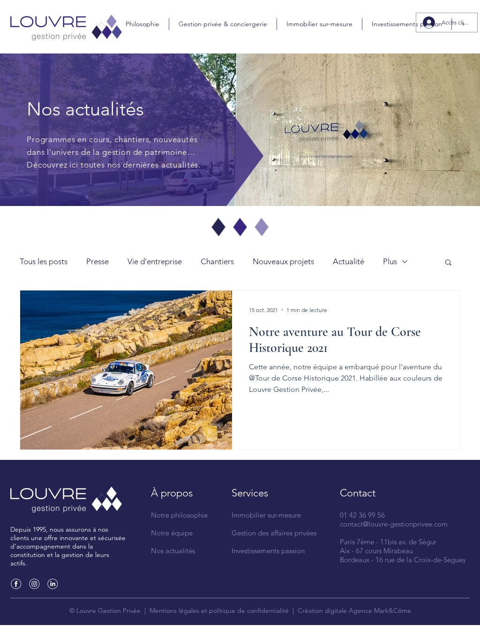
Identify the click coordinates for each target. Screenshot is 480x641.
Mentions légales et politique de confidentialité (219, 610)
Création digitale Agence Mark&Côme (354, 610)
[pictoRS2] (34, 583)
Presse (97, 261)
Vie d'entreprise (155, 261)
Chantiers (217, 261)
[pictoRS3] (52, 583)
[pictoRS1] (16, 583)
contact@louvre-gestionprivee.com (394, 523)
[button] (448, 263)
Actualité (348, 261)
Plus (390, 261)
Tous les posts (44, 261)
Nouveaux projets (283, 261)
